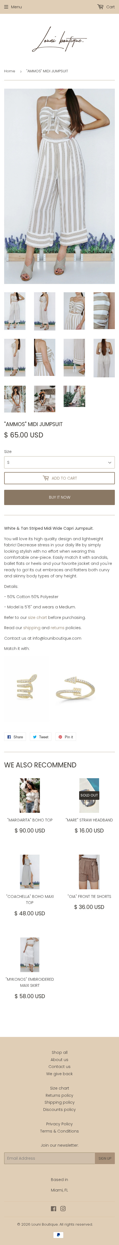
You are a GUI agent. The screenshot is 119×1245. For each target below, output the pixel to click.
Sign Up (105, 1158)
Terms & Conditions (59, 1131)
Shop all (60, 1052)
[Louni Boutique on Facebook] (53, 1209)
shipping (31, 628)
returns (57, 628)
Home (9, 71)
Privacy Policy (59, 1124)
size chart (37, 617)
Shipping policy (60, 1102)
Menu (16, 7)
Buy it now (59, 497)
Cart (110, 7)
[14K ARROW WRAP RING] (75, 721)
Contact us (59, 1066)
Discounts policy (59, 1109)
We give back (59, 1074)
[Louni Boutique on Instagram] (63, 1209)
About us (59, 1059)
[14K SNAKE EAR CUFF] (27, 721)
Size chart (59, 1088)
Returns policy (59, 1095)
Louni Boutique (45, 1224)
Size (8, 451)
